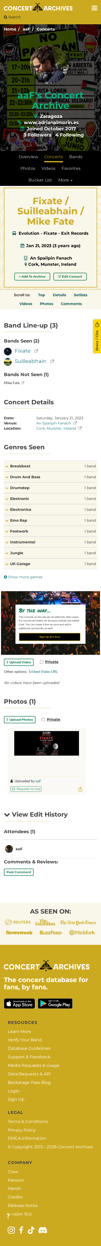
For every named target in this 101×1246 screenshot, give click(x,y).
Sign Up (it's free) (49, 636)
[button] (48, 610)
